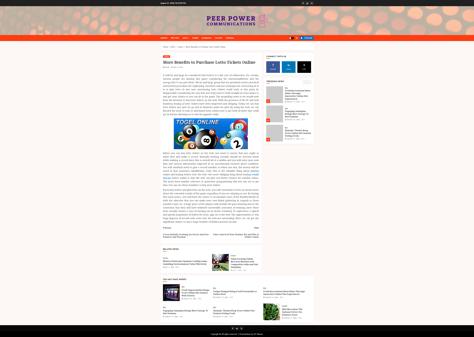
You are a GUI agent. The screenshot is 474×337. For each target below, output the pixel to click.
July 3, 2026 (169, 267)
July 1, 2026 (237, 271)
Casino (163, 38)
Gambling (206, 38)
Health (284, 306)
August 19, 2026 (293, 102)
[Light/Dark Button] (291, 38)
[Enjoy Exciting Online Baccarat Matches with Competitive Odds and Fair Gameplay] (220, 262)
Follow (308, 38)
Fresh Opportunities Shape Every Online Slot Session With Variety (195, 293)
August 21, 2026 (190, 299)
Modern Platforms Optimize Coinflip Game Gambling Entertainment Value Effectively (185, 262)
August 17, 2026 (293, 139)
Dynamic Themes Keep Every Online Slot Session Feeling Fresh (298, 133)
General (230, 38)
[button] (296, 38)
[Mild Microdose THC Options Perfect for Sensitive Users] (271, 311)
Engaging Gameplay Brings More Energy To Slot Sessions (297, 114)
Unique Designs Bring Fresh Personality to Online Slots (235, 292)
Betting (175, 38)
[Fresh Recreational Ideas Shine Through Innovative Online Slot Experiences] (274, 94)
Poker (195, 38)
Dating (218, 38)
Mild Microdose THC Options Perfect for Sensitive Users (292, 312)
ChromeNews (245, 334)
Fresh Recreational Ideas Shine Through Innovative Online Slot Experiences (297, 94)
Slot (286, 88)
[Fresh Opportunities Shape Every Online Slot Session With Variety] (171, 292)
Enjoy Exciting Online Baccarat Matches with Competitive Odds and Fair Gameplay (244, 262)
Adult (186, 38)
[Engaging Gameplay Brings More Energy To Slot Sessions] (274, 114)
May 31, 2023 (178, 67)
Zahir (167, 67)
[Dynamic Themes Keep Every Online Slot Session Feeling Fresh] (274, 133)
